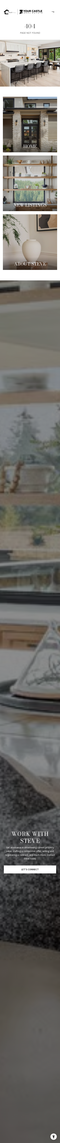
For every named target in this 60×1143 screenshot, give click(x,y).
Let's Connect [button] (30, 869)
